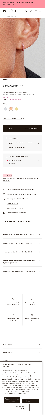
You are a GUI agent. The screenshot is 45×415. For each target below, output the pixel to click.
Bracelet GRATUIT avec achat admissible (18, 2)
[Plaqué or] (16, 109)
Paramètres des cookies (21, 407)
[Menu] (40, 11)
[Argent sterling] (5, 109)
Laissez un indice (12, 203)
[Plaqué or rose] (11, 109)
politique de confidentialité (16, 393)
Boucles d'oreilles (11, 16)
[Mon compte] (31, 11)
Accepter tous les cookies (12, 400)
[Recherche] (26, 11)
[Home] (9, 11)
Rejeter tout (30, 401)
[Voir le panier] (35, 11)
